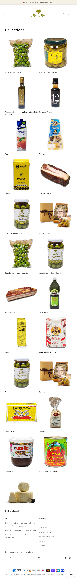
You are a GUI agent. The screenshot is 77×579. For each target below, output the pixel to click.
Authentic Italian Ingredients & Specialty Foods (21, 113)
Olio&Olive (12, 574)
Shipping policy (41, 574)
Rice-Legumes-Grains (47, 352)
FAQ (40, 523)
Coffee (7, 194)
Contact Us (42, 541)
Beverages (9, 154)
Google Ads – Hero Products (16, 273)
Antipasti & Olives (12, 72)
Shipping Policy (44, 527)
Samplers (43, 392)
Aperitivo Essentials (47, 72)
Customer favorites (12, 233)
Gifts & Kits (43, 233)
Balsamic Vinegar (46, 112)
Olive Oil (42, 313)
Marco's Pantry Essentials (49, 273)
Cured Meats (44, 194)
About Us (42, 546)
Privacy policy (31, 574)
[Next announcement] (73, 2)
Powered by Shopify (20, 574)
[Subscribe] (39, 557)
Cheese (42, 154)
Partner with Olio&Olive (46, 536)
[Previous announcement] (4, 2)
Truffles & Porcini (12, 511)
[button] (4, 14)
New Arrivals (10, 313)
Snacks (42, 431)
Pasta (7, 352)
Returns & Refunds (45, 532)
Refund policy (50, 574)
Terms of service (60, 574)
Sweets (8, 471)
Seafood (8, 431)
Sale (7, 392)
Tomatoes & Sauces (47, 471)
